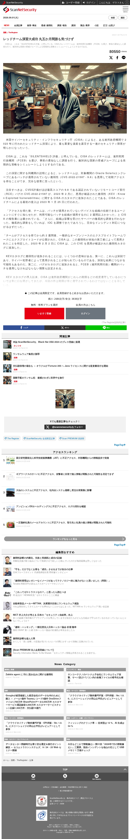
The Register (13, 438)
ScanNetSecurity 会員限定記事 (40, 438)
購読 (123, 17)
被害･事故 (31, 25)
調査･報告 (62, 25)
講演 (74, 25)
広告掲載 (54, 787)
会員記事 (18, 25)
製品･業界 (85, 25)
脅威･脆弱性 (47, 25)
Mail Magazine (96, 779)
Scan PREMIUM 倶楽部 (73, 438)
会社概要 (63, 787)
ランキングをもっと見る (65, 538)
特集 (68, 739)
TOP (65, 769)
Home (33, 779)
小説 (96, 25)
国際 (6, 690)
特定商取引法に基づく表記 (77, 787)
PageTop (119, 444)
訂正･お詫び (109, 25)
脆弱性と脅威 (9, 669)
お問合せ (46, 787)
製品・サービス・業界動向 (76, 690)
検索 (113, 17)
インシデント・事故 (74, 669)
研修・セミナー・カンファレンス (16, 739)
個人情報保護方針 (66, 790)
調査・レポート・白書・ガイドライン (80, 718)
